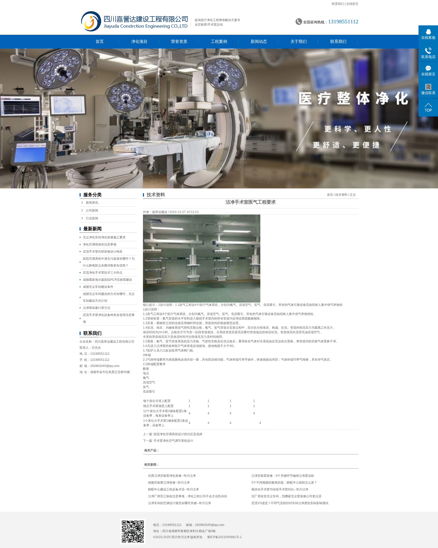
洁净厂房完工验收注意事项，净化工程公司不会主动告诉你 (187, 496)
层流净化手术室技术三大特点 (102, 272)
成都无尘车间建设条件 (98, 287)
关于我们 (298, 41)
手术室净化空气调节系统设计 (173, 441)
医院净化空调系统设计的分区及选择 (178, 434)
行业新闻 (92, 218)
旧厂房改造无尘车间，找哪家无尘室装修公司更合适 (286, 496)
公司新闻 (92, 210)
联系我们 (338, 4)
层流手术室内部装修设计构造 (102, 251)
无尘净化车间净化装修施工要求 (104, 237)
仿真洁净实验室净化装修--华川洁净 (172, 476)
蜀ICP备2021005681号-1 (224, 537)
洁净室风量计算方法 (96, 308)
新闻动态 (259, 41)
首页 (100, 41)
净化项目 (139, 41)
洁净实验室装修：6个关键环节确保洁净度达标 (282, 476)
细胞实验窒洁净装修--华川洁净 (169, 482)
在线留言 (352, 4)
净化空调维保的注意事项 (99, 244)
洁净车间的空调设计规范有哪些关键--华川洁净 (179, 503)
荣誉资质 (179, 41)
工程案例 (219, 41)
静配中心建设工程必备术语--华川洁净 (173, 489)
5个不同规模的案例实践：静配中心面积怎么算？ (284, 482)
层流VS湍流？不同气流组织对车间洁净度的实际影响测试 (289, 503)
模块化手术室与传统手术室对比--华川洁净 (279, 489)
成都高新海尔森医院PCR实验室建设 (107, 279)
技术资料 (341, 195)
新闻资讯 (92, 202)
